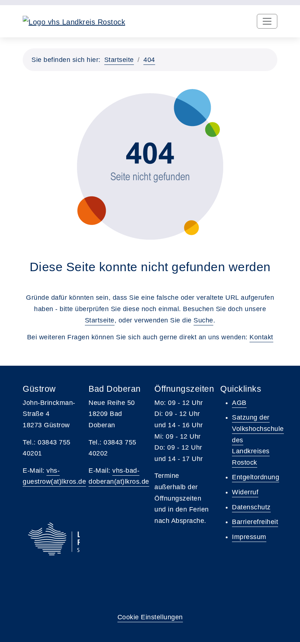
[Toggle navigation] (267, 21)
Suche (203, 320)
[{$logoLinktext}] (74, 21)
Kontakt (261, 337)
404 (149, 59)
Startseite (119, 59)
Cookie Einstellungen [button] (150, 617)
